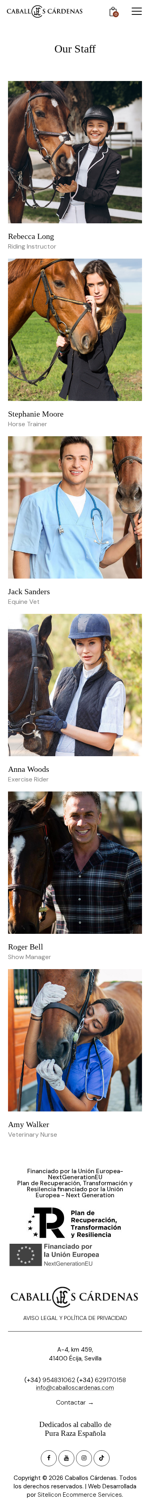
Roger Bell (25, 946)
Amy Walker (28, 1124)
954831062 (58, 1380)
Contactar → (75, 1402)
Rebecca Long (31, 236)
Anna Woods (28, 769)
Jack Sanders (29, 591)
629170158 (110, 1380)
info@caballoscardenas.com (75, 1388)
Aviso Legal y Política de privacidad (75, 1318)
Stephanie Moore (36, 413)
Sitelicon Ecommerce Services (80, 1495)
